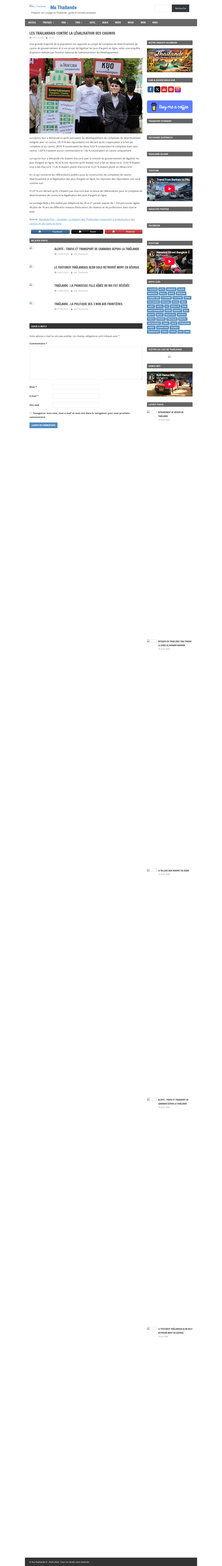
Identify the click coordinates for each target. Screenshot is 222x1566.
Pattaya (182, 314)
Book (143, 22)
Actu (51, 37)
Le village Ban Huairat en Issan (173, 870)
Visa (63, 22)
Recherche (180, 8)
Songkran (184, 323)
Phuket (161, 319)
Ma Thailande (63, 7)
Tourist (175, 327)
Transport (153, 331)
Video (155, 22)
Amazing (171, 289)
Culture (178, 297)
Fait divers (153, 302)
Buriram (181, 293)
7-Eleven (152, 289)
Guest (151, 306)
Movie (118, 22)
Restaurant (154, 323)
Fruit (183, 302)
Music (131, 22)
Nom (33, 386)
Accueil (32, 22)
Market (177, 310)
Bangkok (152, 293)
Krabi (168, 310)
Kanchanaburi (155, 310)
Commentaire (38, 343)
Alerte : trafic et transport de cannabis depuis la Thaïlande (96, 249)
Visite (173, 331)
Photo (151, 319)
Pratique (47, 22)
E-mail (33, 395)
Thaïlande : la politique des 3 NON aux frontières (88, 304)
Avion (181, 289)
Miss (186, 310)
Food (77, 22)
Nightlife (170, 314)
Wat (181, 331)
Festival (166, 302)
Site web (34, 404)
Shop (173, 323)
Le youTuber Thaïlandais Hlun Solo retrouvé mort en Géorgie (96, 267)
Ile (166, 306)
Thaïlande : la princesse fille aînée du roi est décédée (92, 285)
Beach (105, 22)
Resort (182, 319)
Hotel (92, 22)
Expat (187, 297)
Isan (184, 306)
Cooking (166, 297)
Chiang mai (153, 297)
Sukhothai (162, 327)
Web (187, 331)
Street (151, 327)
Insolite (175, 306)
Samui (166, 323)
